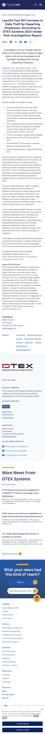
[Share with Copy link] (30, 42)
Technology (20, 335)
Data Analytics (21, 346)
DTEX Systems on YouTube (16, 455)
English (6, 407)
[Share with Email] (25, 42)
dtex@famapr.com (9, 328)
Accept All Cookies (22, 730)
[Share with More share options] (35, 42)
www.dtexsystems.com (11, 309)
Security (19, 339)
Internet (38, 342)
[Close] (42, 710)
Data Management (23, 350)
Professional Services (32, 339)
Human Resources (34, 335)
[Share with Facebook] (20, 42)
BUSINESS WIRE (23, 68)
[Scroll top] (37, 598)
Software (19, 342)
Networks (29, 342)
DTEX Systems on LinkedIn (16, 451)
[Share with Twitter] (15, 42)
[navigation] (40, 5)
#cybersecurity (8, 414)
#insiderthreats (8, 418)
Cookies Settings (22, 724)
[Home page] (11, 4)
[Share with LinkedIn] (11, 42)
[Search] (36, 5)
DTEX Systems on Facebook (16, 446)
